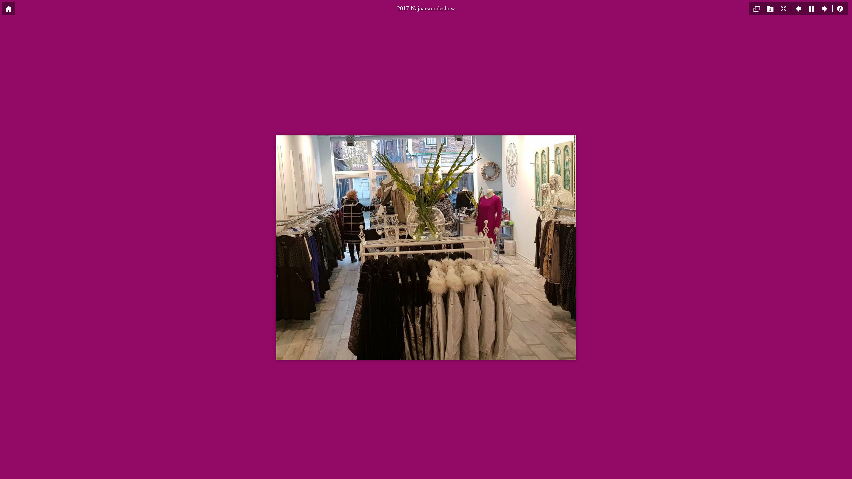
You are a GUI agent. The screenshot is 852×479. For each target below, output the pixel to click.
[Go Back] (8, 8)
